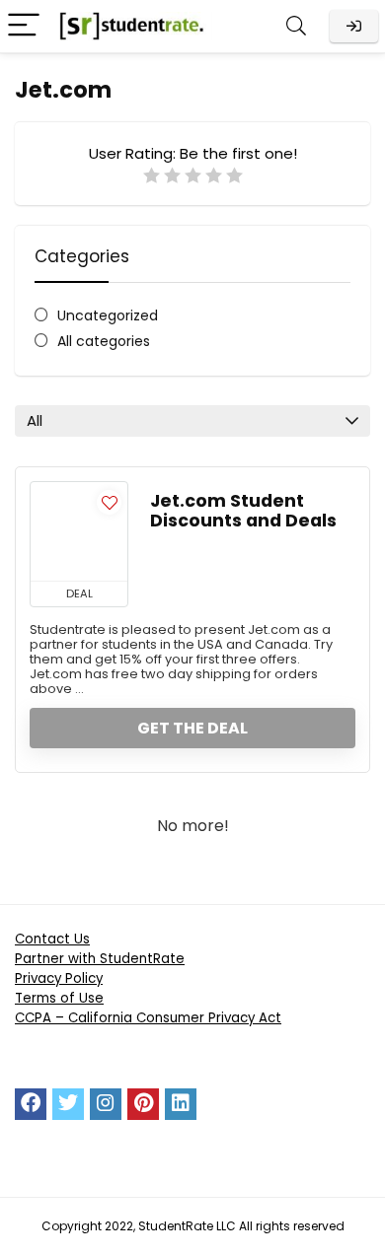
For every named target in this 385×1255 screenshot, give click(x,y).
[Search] (296, 26)
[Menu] (23, 26)
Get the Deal (192, 728)
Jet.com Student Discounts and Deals (243, 510)
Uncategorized (107, 315)
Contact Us (52, 939)
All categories (103, 341)
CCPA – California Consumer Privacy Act (148, 1018)
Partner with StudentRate (100, 958)
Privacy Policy (59, 978)
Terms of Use (59, 998)
